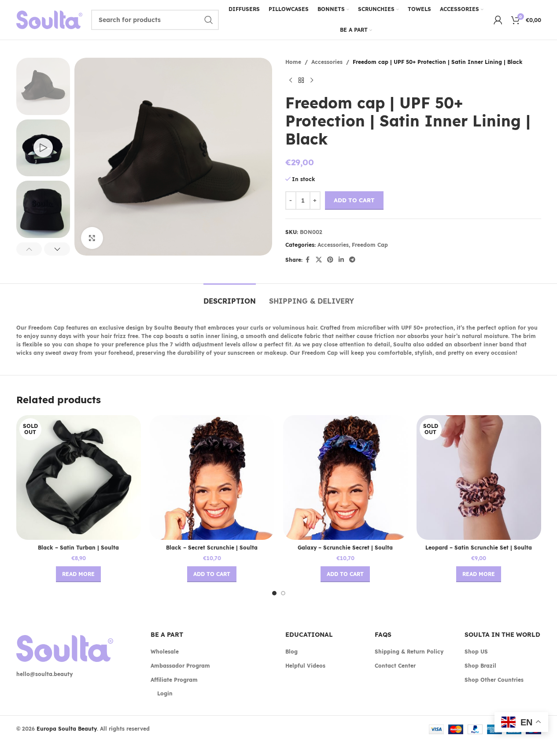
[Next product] (311, 80)
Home (293, 62)
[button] (29, 249)
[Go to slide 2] (283, 593)
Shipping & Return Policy (409, 651)
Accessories (327, 62)
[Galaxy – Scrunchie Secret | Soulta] (345, 477)
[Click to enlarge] (92, 238)
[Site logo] (49, 19)
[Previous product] (290, 80)
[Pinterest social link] (330, 260)
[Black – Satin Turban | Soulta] (78, 477)
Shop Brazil (480, 665)
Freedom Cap (370, 244)
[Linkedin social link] (341, 260)
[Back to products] (301, 80)
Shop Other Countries (494, 679)
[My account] (498, 20)
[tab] (229, 296)
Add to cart (354, 200)
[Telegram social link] (352, 260)
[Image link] (64, 648)
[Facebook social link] (307, 260)
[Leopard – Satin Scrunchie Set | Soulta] (479, 477)
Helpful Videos (305, 665)
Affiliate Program (174, 679)
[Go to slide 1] (274, 593)
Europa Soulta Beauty (67, 728)
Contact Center (395, 665)
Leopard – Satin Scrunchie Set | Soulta (478, 547)
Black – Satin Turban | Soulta (78, 547)
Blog (291, 651)
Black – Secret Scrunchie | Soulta (212, 547)
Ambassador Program (180, 665)
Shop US (476, 651)
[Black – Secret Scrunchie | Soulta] (212, 477)
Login (165, 693)
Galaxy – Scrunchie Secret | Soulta (345, 547)
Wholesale (165, 651)
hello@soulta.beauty (44, 674)
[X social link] (319, 260)
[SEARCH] (209, 20)
